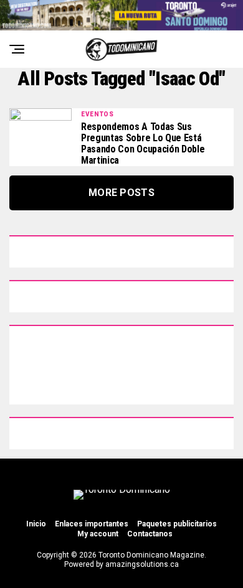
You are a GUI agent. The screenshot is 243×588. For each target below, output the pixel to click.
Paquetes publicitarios (177, 524)
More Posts (121, 192)
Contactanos (150, 534)
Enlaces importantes (91, 524)
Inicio (36, 524)
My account (97, 534)
